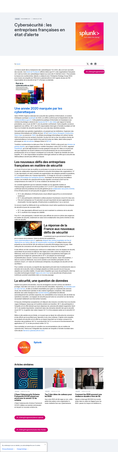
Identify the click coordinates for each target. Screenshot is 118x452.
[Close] (45, 444)
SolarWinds (18, 148)
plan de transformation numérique (43, 242)
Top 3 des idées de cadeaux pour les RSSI (58, 395)
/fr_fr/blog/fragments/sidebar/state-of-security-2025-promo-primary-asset (95, 72)
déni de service (29, 141)
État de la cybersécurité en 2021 (33, 330)
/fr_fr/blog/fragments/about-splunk (30, 417)
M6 (45, 133)
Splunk (18, 64)
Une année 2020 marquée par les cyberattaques (38, 110)
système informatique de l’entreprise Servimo (29, 177)
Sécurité (17, 18)
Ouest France (52, 133)
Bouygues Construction (65, 133)
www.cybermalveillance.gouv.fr (24, 240)
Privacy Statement (7, 449)
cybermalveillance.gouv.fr (22, 120)
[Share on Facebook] (91, 63)
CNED (34, 135)
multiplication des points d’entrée (63, 189)
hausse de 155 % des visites (47, 122)
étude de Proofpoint (33, 72)
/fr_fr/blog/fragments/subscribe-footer (31, 430)
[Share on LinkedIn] (95, 63)
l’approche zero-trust (43, 273)
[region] (23, 447)
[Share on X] (88, 63)
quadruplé (32, 118)
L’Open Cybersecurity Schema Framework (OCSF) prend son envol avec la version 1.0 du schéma (27, 397)
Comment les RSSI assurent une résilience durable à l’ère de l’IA (88, 395)
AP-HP (49, 141)
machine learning (43, 293)
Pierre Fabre (18, 135)
